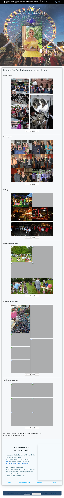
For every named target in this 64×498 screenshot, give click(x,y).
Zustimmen (36, 494)
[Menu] (39, 8)
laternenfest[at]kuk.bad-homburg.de (17, 463)
